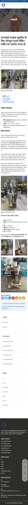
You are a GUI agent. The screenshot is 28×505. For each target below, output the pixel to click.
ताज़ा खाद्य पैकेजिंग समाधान (6, 446)
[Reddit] (16, 298)
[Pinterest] (13, 298)
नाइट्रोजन (13, 234)
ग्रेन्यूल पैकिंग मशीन (13, 143)
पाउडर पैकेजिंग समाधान (7, 355)
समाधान (4, 383)
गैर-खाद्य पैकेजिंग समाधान (7, 364)
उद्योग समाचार (5, 322)
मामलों (4, 396)
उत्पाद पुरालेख (5, 387)
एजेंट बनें (4, 401)
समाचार (2, 468)
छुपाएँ (8, 96)
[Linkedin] (9, 298)
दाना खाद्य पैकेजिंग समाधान (8, 359)
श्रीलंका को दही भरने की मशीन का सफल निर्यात (14, 303)
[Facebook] (2, 298)
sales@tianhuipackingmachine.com (10, 491)
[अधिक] (23, 298)
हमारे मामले (5, 327)
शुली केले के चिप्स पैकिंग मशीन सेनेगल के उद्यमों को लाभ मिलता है (13, 307)
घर (3, 378)
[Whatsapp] (20, 298)
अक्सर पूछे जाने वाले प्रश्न (6, 471)
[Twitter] (6, 298)
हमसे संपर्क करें (5, 405)
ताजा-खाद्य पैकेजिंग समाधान (8, 341)
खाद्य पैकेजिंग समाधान (7, 346)
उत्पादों (2, 464)
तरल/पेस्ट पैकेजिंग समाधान (8, 350)
